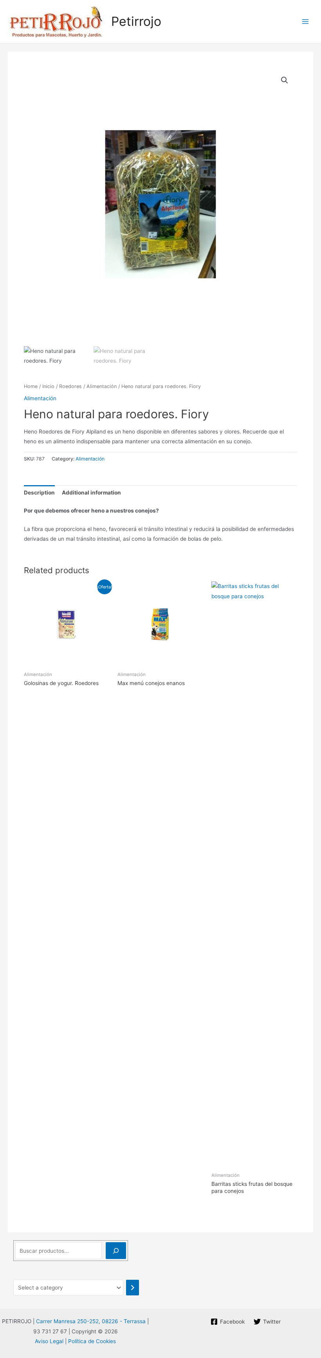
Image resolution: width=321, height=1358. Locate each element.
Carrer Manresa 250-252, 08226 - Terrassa (91, 1321)
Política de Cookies (92, 1341)
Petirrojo (136, 21)
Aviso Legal (49, 1341)
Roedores (70, 386)
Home (31, 386)
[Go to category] (132, 1287)
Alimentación (102, 386)
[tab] (39, 492)
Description (39, 492)
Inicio (48, 386)
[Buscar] (116, 1250)
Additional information (91, 492)
